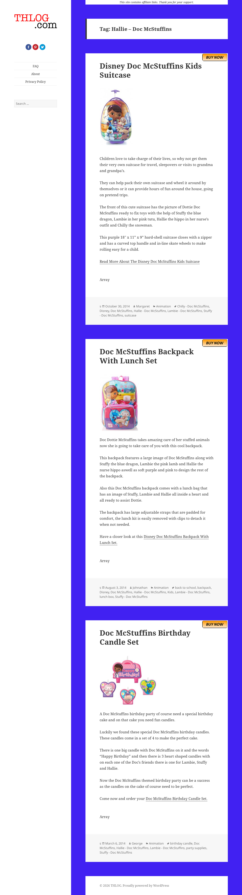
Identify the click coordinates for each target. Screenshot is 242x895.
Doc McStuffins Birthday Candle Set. (176, 798)
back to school (185, 588)
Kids (171, 592)
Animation (163, 306)
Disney (104, 311)
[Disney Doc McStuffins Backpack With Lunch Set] (156, 402)
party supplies (196, 848)
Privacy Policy (35, 82)
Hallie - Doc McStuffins (150, 311)
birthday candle (181, 843)
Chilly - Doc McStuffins (193, 306)
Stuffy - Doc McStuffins (131, 597)
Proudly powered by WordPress (146, 885)
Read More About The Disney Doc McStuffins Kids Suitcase (150, 261)
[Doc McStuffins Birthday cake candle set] (156, 680)
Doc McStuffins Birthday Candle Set (145, 637)
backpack (204, 588)
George (137, 843)
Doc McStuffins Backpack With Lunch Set (147, 355)
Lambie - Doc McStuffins (185, 311)
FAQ (36, 66)
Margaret (143, 306)
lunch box (107, 597)
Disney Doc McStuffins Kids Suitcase (151, 70)
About (35, 74)
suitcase (130, 315)
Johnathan (140, 588)
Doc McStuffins (121, 311)
